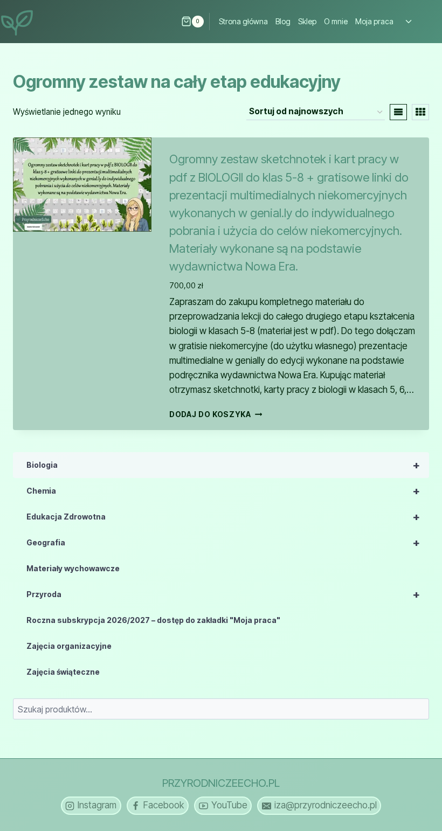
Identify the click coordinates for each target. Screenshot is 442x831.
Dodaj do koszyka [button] (210, 414)
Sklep (307, 21)
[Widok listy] (398, 112)
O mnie (336, 21)
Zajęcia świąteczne (63, 671)
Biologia (223, 465)
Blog (283, 21)
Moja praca (374, 21)
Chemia (223, 490)
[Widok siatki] (420, 112)
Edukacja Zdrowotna (223, 516)
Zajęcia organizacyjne (69, 645)
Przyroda (223, 594)
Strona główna (243, 21)
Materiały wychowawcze (73, 568)
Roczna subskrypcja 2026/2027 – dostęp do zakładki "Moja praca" (153, 620)
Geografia (223, 542)
